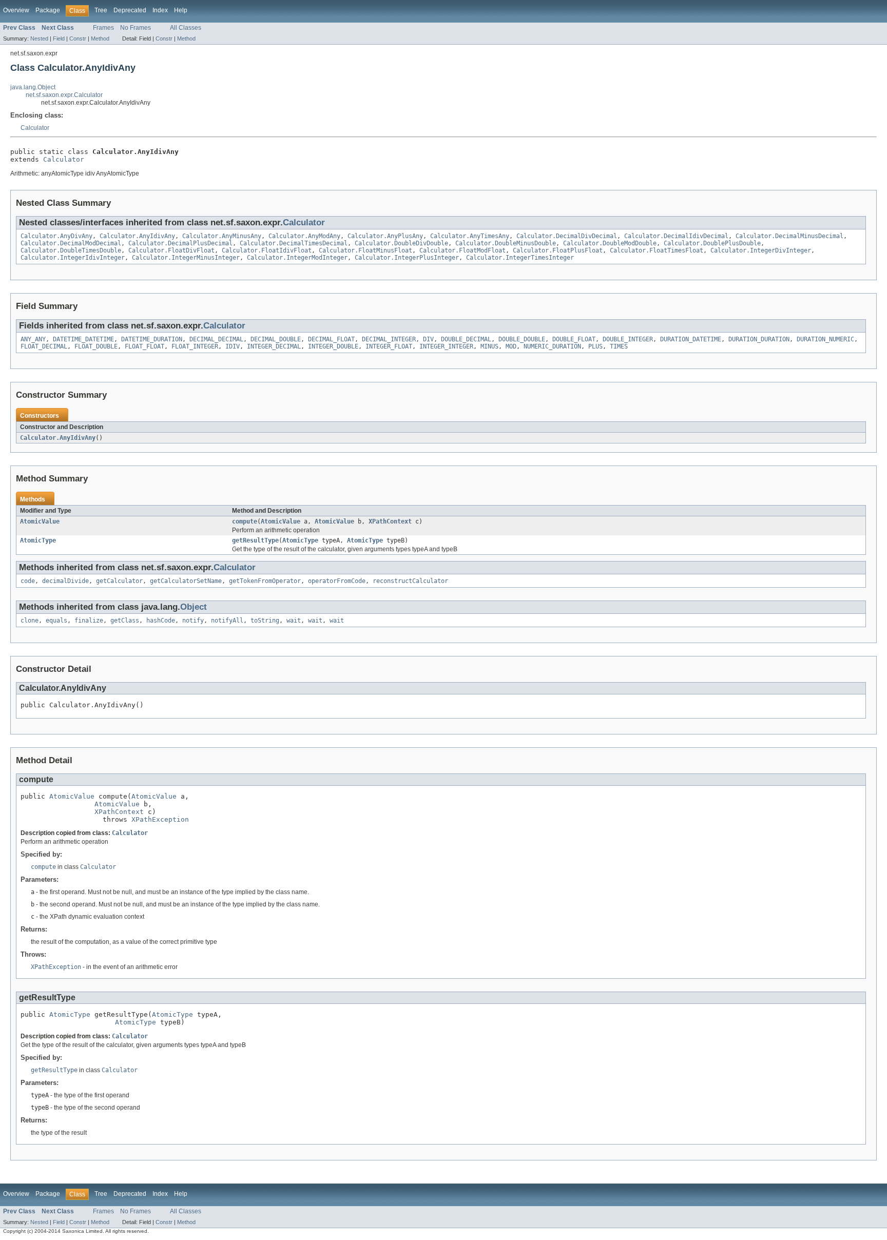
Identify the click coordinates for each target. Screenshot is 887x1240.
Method (100, 38)
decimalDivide (65, 581)
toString (264, 620)
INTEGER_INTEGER (446, 346)
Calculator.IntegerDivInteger (760, 250)
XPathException (160, 819)
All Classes (185, 27)
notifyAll (227, 620)
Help (180, 10)
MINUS (489, 346)
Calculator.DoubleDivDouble (401, 243)
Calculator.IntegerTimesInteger (520, 257)
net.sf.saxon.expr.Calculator (64, 95)
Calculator (35, 127)
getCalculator (119, 581)
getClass (124, 620)
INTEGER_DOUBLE (333, 346)
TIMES (619, 346)
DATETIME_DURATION (151, 339)
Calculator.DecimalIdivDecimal (676, 236)
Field (59, 38)
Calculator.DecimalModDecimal (71, 243)
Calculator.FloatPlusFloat (558, 250)
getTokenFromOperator (265, 581)
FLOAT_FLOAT (144, 346)
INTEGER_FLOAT (388, 346)
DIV (428, 339)
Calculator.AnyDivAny (56, 236)
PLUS (595, 346)
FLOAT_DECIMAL (44, 346)
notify (193, 620)
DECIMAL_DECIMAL (216, 339)
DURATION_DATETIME (690, 339)
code (28, 581)
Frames (103, 27)
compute (244, 521)
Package (47, 10)
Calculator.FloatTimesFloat (656, 250)
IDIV (232, 346)
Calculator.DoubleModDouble (610, 243)
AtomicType (38, 540)
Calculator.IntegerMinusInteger (186, 257)
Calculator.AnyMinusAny (221, 236)
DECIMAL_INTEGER (389, 339)
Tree (100, 10)
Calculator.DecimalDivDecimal (566, 236)
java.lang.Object (32, 87)
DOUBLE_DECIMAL (466, 339)
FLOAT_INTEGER (194, 346)
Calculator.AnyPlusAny (385, 236)
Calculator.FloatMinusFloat (365, 250)
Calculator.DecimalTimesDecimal (294, 243)
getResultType (255, 540)
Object (193, 607)
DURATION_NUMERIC (825, 339)
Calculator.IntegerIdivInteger (73, 257)
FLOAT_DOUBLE (96, 346)
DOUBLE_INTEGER (628, 339)
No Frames (135, 27)
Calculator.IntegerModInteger (297, 257)
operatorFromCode (336, 581)
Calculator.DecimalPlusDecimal (180, 243)
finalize (88, 620)
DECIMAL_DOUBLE (275, 339)
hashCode (160, 620)
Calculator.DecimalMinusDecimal (789, 236)
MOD (511, 346)
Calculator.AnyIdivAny (137, 236)
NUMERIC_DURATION (552, 346)
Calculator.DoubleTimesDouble (71, 250)
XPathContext (390, 521)
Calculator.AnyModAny (304, 236)
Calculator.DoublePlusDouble (712, 243)
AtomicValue (40, 521)
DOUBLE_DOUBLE (521, 339)
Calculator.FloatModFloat (462, 250)
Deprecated (129, 10)
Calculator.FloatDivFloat (171, 250)
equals (56, 620)
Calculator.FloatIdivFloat (267, 250)
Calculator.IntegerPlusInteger (407, 257)
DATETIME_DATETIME (83, 339)
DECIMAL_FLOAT (331, 339)
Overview (16, 10)
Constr (77, 38)
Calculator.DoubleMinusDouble (505, 243)
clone (29, 620)
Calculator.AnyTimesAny (469, 236)
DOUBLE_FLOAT (573, 339)
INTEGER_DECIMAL (274, 346)
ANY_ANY (33, 339)
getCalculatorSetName (186, 581)
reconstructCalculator (410, 581)
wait (293, 620)
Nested (39, 38)
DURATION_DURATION (758, 339)
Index (160, 10)
